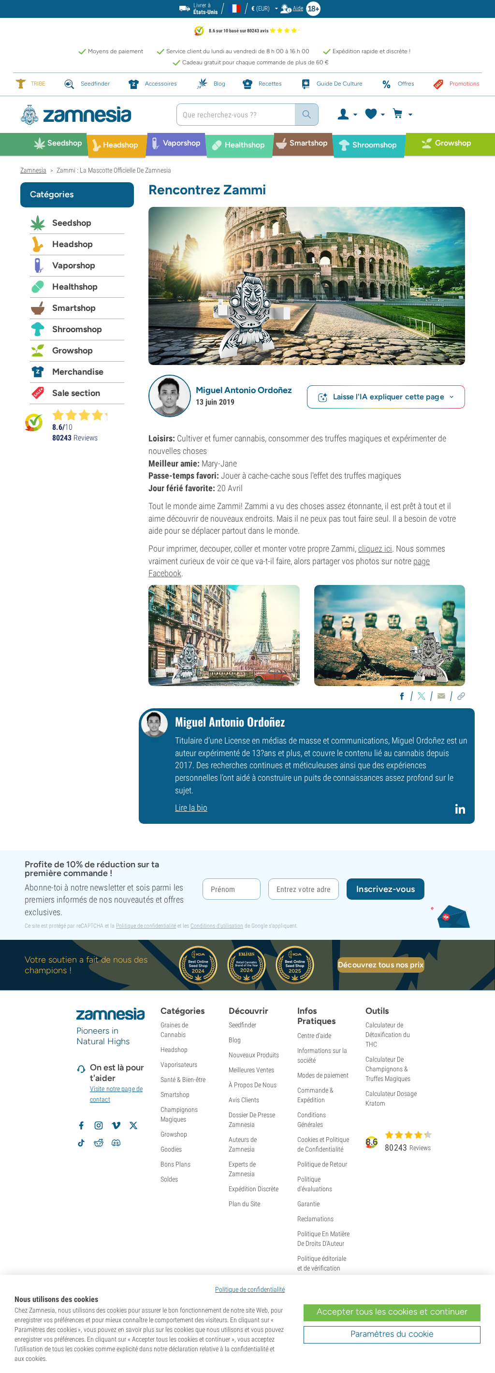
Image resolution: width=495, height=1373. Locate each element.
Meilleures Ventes (251, 1070)
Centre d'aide (314, 1035)
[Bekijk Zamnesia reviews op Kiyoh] (33, 421)
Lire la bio (191, 808)
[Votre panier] (404, 114)
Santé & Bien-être (182, 1079)
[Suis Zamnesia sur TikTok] (81, 1143)
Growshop (72, 350)
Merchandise (77, 371)
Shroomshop (77, 329)
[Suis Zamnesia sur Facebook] (81, 1125)
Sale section (76, 393)
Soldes (169, 1179)
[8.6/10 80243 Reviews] (84, 415)
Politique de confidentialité (146, 925)
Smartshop (74, 308)
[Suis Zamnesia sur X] (133, 1125)
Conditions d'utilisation (216, 925)
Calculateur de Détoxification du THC (387, 1034)
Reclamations (315, 1219)
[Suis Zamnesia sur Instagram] (98, 1125)
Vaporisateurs (178, 1064)
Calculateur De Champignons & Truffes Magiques (387, 1068)
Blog (235, 1040)
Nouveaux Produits (254, 1055)
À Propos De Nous (253, 1085)
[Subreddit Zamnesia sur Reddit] (98, 1143)
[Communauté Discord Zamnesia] (116, 1143)
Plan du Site (244, 1204)
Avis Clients (244, 1100)
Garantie (308, 1204)
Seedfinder (242, 1025)
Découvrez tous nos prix (380, 964)
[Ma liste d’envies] (374, 114)
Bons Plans (175, 1164)
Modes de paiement (323, 1075)
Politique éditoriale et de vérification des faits (321, 1268)
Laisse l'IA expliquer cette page (388, 396)
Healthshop (75, 286)
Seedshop (71, 223)
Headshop (72, 244)
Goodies (171, 1149)
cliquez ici (375, 548)
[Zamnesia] (91, 115)
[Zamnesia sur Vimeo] (116, 1125)
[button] (169, 396)
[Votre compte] (347, 114)
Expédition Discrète (253, 1189)
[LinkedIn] (461, 813)
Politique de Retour (322, 1164)
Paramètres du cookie (392, 1334)
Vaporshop (73, 265)
